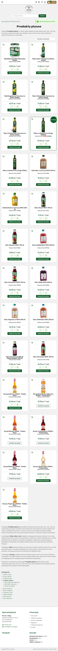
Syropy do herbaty (10, 586)
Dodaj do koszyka (14, 73)
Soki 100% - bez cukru (11, 584)
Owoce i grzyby (7, 576)
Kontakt (33, 627)
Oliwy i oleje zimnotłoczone (12, 582)
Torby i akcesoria (7, 598)
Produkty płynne (15, 21)
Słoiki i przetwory (7, 588)
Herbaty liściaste (7, 594)
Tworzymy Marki (52, 649)
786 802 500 (7, 624)
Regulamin (34, 622)
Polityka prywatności (37, 625)
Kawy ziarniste (7, 596)
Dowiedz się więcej (43, 406)
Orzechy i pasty (7, 574)
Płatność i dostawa (36, 618)
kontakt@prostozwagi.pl (10, 626)
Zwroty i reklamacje (36, 620)
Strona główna (6, 21)
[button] (3, 44)
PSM (44, 649)
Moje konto (34, 615)
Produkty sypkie (7, 578)
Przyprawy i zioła (7, 592)
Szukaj (42, 16)
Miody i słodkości (7, 590)
